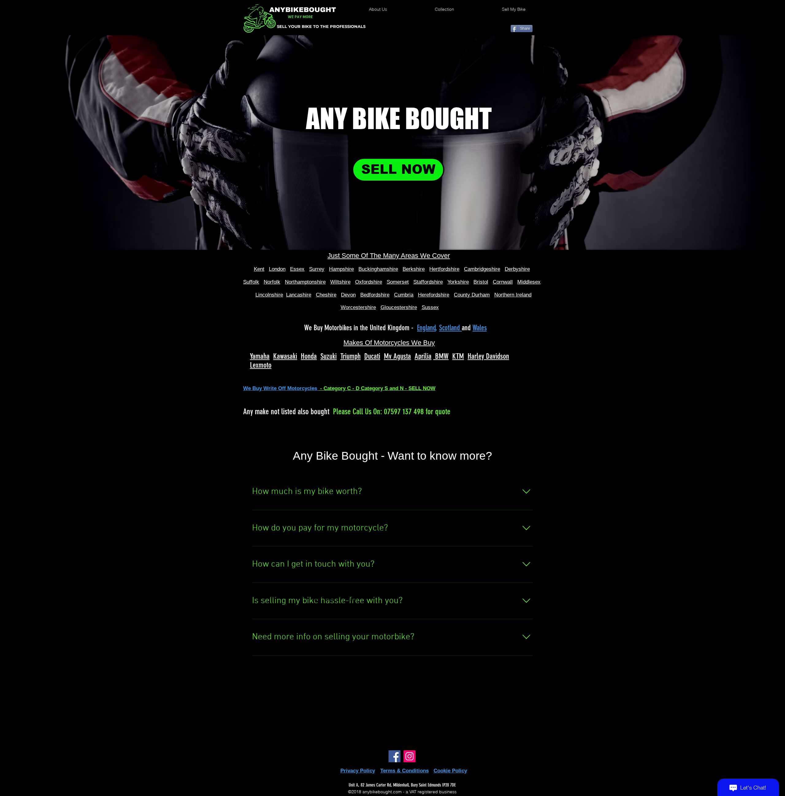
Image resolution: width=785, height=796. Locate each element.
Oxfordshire (368, 282)
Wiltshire (340, 282)
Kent (259, 269)
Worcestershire (358, 307)
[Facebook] (394, 756)
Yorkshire (458, 282)
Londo (276, 269)
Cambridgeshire (482, 269)
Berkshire (414, 269)
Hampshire (341, 269)
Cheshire (326, 295)
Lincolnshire (269, 295)
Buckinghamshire (378, 269)
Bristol (480, 282)
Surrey (316, 269)
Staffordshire (428, 282)
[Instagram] (409, 756)
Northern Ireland (512, 295)
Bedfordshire (374, 295)
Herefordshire (433, 295)
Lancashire (298, 295)
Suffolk (251, 282)
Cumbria (403, 295)
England (426, 327)
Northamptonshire (305, 282)
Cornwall (503, 282)
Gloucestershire (399, 307)
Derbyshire (517, 269)
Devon (348, 295)
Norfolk (272, 282)
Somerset (398, 282)
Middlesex (529, 282)
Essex (297, 269)
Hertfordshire (444, 269)
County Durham (472, 295)
